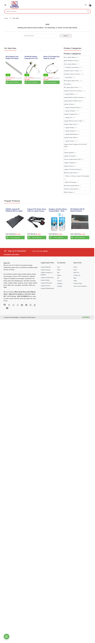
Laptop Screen (69, 141)
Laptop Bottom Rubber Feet (72, 101)
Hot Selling (67, 84)
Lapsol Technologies (12, 317)
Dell (58, 272)
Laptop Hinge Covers (70, 124)
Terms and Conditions (80, 286)
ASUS (59, 270)
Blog (74, 278)
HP (58, 278)
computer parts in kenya (71, 70)
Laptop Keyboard (70, 131)
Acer (58, 267)
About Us (76, 272)
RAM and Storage (70, 182)
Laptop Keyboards (46, 283)
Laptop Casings (45, 270)
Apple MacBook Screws (71, 60)
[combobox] (45, 11)
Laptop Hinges (69, 127)
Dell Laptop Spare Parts (71, 80)
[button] (6, 636)
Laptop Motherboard (71, 134)
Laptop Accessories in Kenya (73, 90)
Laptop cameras (69, 104)
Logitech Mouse (69, 166)
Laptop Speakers (69, 152)
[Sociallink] (5, 305)
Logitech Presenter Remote (72, 169)
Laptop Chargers (70, 111)
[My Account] (86, 5)
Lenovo (59, 280)
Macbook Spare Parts (70, 172)
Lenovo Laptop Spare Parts (72, 159)
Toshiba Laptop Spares (71, 189)
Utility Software (68, 192)
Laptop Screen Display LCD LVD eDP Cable (75, 145)
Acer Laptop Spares (70, 57)
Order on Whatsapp (13, 82)
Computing (68, 77)
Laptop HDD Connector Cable (73, 121)
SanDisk (59, 286)
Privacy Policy (77, 283)
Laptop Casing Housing (72, 107)
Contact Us (76, 275)
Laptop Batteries (46, 267)
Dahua (59, 275)
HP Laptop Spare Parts (71, 87)
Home (6, 18)
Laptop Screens (45, 285)
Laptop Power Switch (70, 137)
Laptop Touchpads (69, 156)
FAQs (75, 280)
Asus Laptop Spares (70, 64)
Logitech (59, 283)
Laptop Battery (69, 94)
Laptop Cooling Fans (47, 277)
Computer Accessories (72, 67)
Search (87, 11)
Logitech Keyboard (69, 162)
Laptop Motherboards (47, 288)
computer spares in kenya (72, 74)
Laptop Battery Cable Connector (74, 97)
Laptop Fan (68, 117)
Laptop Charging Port (70, 114)
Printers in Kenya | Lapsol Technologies (77, 176)
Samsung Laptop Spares (71, 185)
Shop (75, 270)
